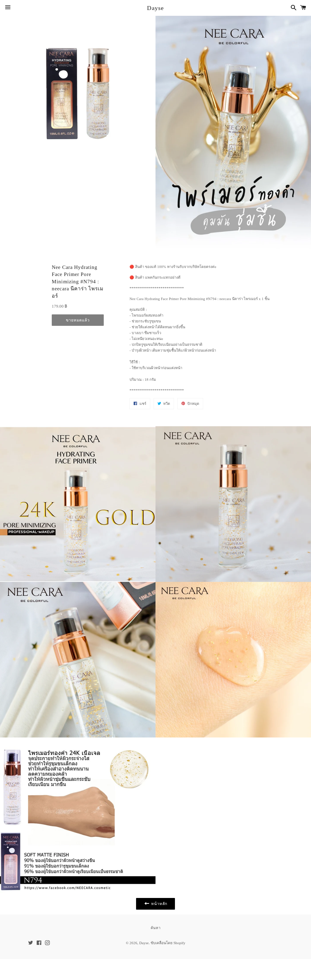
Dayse (155, 8)
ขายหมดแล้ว (77, 320)
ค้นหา (156, 928)
